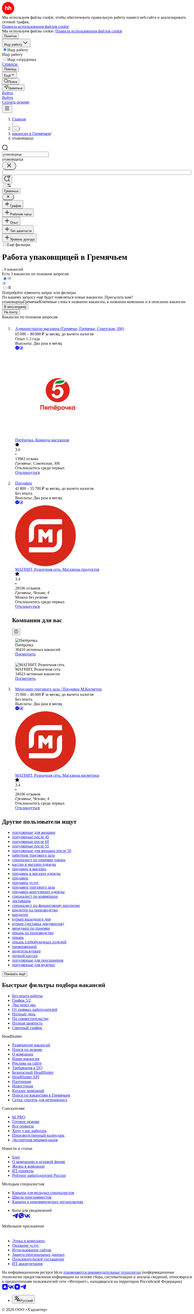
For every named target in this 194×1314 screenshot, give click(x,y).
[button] (7, 93)
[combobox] (25, 154)
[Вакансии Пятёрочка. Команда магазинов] (102, 394)
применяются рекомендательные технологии (102, 1272)
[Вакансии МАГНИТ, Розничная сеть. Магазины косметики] (102, 742)
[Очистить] (9, 166)
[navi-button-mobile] (7, 109)
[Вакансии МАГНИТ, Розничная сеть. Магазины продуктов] (102, 536)
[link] (10, 81)
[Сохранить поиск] (7, 179)
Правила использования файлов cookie (88, 31)
